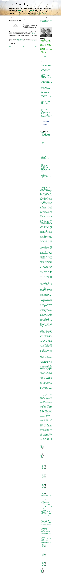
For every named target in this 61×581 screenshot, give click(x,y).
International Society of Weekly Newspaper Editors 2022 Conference (46, 87)
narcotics (41, 350)
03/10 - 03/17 (43, 556)
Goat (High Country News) (44, 167)
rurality (41, 396)
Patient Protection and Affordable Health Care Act (46, 209)
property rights (50, 376)
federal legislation (49, 289)
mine (47, 346)
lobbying (50, 335)
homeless (45, 314)
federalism (51, 290)
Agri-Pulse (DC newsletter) (44, 181)
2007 (41, 573)
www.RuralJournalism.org (44, 132)
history (47, 313)
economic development (48, 271)
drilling (44, 268)
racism (47, 380)
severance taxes (44, 402)
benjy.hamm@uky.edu (42, 13)
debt (51, 261)
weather (51, 436)
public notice (42, 379)
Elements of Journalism (44, 170)
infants (48, 320)
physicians (46, 366)
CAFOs (51, 189)
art (45, 225)
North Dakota (48, 206)
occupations (41, 358)
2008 (41, 572)
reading (41, 382)
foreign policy (50, 295)
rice (51, 387)
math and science (46, 340)
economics (41, 273)
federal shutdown (42, 290)
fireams (48, 291)
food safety (44, 294)
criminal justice (50, 258)
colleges (45, 246)
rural (46, 124)
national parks (42, 351)
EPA (40, 193)
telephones (50, 423)
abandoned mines (49, 216)
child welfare (50, 240)
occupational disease (49, 357)
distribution (41, 266)
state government (43, 412)
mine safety (50, 346)
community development (48, 248)
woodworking (50, 440)
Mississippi (44, 202)
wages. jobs (50, 434)
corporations (41, 255)
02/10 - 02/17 (43, 561)
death (50, 261)
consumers (41, 253)
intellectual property (43, 323)
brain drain (50, 232)
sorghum (50, 409)
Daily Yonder (42, 172)
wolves (41, 440)
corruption (48, 255)
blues (49, 231)
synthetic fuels (49, 420)
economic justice (49, 272)
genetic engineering (46, 301)
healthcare (49, 310)
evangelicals (44, 283)
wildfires (51, 438)
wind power (46, 439)
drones (46, 268)
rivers (40, 388)
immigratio (47, 318)
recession (44, 383)
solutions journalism (42, 409)
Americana (49, 187)
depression (41, 263)
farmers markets (45, 286)
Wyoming (45, 216)
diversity (44, 266)
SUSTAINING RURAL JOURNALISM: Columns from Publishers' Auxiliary (45, 69)
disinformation (47, 265)
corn (51, 254)
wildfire (48, 438)
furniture (41, 299)
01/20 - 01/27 (43, 564)
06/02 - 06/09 (43, 494)
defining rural (42, 262)
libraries (45, 334)
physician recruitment (42, 366)
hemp (44, 311)
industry (44, 320)
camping (41, 237)
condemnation (41, 251)
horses (27, 40)
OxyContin (44, 208)
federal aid (45, 288)
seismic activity (46, 400)
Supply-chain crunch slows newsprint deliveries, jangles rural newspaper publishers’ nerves (45, 113)
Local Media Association (44, 157)
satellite (45, 396)
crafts (51, 257)
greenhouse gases (45, 305)
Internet (41, 199)
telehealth (41, 423)
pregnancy (50, 371)
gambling (43, 299)
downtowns (41, 268)
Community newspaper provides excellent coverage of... (45, 526)
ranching (47, 381)
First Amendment (46, 195)
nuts (43, 356)
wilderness (44, 438)
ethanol (51, 282)
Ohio (47, 207)
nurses (47, 355)
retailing (46, 387)
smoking (45, 407)
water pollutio (48, 435)
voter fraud (44, 434)
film (44, 291)
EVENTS (42, 111)
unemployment (47, 430)
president (41, 374)
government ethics (42, 303)
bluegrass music (45, 231)
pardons (41, 361)
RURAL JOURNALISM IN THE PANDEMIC (46, 84)
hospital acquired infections (45, 315)
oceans (44, 358)
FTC (51, 194)
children (48, 241)
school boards (42, 397)
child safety (45, 240)
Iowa (43, 199)
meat (46, 341)
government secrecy (47, 303)
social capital (48, 407)
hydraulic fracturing (43, 317)
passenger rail (48, 361)
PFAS (46, 208)
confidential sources (45, 251)
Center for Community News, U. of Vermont (46, 178)
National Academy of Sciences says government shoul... (46, 510)
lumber (47, 337)
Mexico (49, 201)
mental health (48, 343)
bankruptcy (48, 227)
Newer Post (10, 46)
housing (41, 316)
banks (51, 227)
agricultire (51, 220)
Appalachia (43, 188)
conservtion (41, 252)
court (46, 257)
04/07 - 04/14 (43, 552)
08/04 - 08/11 (43, 484)
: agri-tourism (48, 185)
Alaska (43, 187)
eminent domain (49, 277)
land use (30, 40)
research (50, 386)
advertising (43, 219)
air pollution (45, 222)
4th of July (44, 185)
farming (44, 287)
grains (40, 304)
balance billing (45, 227)
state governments (49, 412)
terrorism (46, 424)
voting (46, 434)
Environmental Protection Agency (45, 193)
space (44, 410)
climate (43, 244)
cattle (51, 237)
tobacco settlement (50, 425)
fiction (43, 291)
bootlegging (41, 232)
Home (23, 46)
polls (48, 369)
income (45, 319)
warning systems (43, 435)
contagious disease (45, 253)
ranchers (44, 381)
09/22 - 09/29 (43, 476)
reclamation (47, 383)
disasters (46, 264)
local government (47, 336)
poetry (51, 367)
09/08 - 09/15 (43, 478)
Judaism (51, 199)
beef (46, 228)
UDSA (51, 213)
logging (45, 337)
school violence (47, 399)
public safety (50, 379)
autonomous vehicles (46, 226)
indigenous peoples (49, 319)
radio (51, 380)
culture (41, 260)
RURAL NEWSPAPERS (44, 76)
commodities (41, 247)
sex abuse (42, 403)
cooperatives (48, 254)
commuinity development (46, 247)
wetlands (47, 437)
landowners (44, 333)
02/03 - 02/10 (43, 562)
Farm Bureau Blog (43, 168)
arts (46, 225)
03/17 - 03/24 (43, 555)
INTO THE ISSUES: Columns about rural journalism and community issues (46, 71)
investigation (45, 325)
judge (48, 330)
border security (45, 232)
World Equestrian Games (49, 215)
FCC (46, 194)
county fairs (45, 256)
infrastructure (50, 321)
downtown (51, 267)
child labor (41, 240)
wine (48, 439)
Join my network (45, 125)
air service (48, 222)
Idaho (51, 197)
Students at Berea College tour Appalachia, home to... (45, 521)
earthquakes (48, 270)
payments (51, 362)
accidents (50, 217)
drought (49, 268)
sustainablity (50, 419)
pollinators (44, 369)
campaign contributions (43, 236)
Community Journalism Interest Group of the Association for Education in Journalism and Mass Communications (46, 175)
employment (42, 278)
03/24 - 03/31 (43, 554)
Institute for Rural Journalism (26, 10)
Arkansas (49, 188)
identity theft (41, 318)
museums (41, 349)
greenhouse (41, 305)
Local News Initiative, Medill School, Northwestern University (45, 156)
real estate (44, 382)
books (51, 231)
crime (47, 258)
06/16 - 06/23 (43, 492)
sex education (50, 403)
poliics (43, 368)
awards (41, 227)
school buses (47, 397)
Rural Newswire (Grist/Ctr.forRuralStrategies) (44, 143)
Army (51, 188)
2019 (41, 453)
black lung (43, 230)
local (51, 335)
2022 (41, 449)
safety (43, 396)
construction (50, 252)
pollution (50, 369)
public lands (32, 40)
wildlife (35, 40)
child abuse (47, 239)
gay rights (47, 300)
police (41, 368)
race (45, 380)
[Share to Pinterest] (29, 39)
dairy (49, 260)
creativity (41, 258)
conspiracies (45, 252)
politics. (41, 369)
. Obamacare (41, 185)
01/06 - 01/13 (43, 566)
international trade (43, 324)
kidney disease (48, 331)
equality (48, 282)
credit (43, 258)
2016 (41, 456)
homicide (48, 314)
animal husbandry (45, 224)
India (42, 198)
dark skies (44, 261)
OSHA (51, 206)
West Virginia (42, 215)
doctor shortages (49, 266)
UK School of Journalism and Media (45, 134)
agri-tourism (45, 220)
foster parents (50, 296)
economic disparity (43, 272)
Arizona (47, 188)
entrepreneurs (42, 280)
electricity (50, 275)
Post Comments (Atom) (16, 47)
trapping (49, 428)
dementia (45, 262)
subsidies (44, 417)
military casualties (47, 345)
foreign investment (45, 295)
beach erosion (42, 228)
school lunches (50, 398)
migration (41, 345)
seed (43, 400)
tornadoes (41, 426)
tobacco (46, 425)
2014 (41, 458)
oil (47, 358)
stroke (51, 415)
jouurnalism (46, 330)
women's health (46, 440)
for (49, 294)
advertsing (47, 219)
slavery (41, 406)
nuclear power (44, 355)
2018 (41, 454)
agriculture (49, 221)
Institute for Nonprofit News (44, 165)
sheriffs (48, 405)
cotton (51, 255)
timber (44, 425)
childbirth (41, 241)
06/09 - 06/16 (43, 493)
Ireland (46, 199)
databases (47, 261)
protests (45, 377)
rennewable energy (42, 386)
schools (51, 399)
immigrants (44, 318)
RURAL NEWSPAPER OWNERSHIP (45, 75)
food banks (48, 293)
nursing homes (50, 355)
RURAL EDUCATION (43, 102)
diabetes (49, 263)
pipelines (51, 366)
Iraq (44, 199)
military (44, 345)
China (49, 190)
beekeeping (49, 228)
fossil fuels (46, 296)
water (46, 435)
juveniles (43, 331)
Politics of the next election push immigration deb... (45, 515)
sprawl (51, 410)
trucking (51, 429)
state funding (46, 411)
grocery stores (50, 305)
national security (46, 351)
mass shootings (50, 339)
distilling (51, 265)
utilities (50, 431)
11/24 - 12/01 (43, 466)
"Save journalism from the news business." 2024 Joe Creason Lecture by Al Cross (46, 78)
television (41, 424)
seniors (44, 401)
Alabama (41, 187)
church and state (44, 242)
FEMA (50, 194)
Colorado (51, 190)
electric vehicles (46, 275)
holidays (51, 313)
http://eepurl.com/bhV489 (43, 56)
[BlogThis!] (26, 39)
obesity (41, 357)
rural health (48, 389)
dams (42, 261)
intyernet (48, 324)
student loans (47, 416)
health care (42, 307)
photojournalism (46, 365)
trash (51, 428)
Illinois (40, 198)
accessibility (45, 217)
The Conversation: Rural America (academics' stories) (45, 137)
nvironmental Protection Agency (47, 356)
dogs (43, 267)
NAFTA (41, 204)
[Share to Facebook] (28, 39)
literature (41, 335)
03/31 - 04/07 (43, 553)
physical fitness (50, 365)
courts (49, 257)
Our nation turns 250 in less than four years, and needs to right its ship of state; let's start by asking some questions (46, 101)
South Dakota (43, 213)
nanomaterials (50, 349)
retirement (49, 387)
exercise (47, 283)
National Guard (44, 204)
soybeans (41, 410)
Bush (49, 189)
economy (44, 273)
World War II (42, 216)
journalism (44, 124)
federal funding (50, 288)
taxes (48, 421)
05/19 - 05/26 (43, 545)
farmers (41, 286)
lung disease (50, 337)
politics (50, 368)
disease (41, 265)
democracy (48, 262)
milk (46, 346)
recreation (50, 383)
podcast (47, 367)
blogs (51, 230)
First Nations (50, 195)
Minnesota (41, 202)
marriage (46, 339)
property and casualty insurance (44, 376)
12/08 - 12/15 (43, 464)
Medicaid (43, 201)
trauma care (44, 429)
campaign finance (49, 236)
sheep (46, 405)
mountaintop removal (48, 348)
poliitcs (44, 368)
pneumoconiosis (42, 367)
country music (42, 256)
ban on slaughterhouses (20, 36)
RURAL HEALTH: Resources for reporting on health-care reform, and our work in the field (46, 91)
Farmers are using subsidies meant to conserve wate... (46, 499)
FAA (45, 194)
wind (43, 439)
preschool (44, 372)
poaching (45, 367)
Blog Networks (45, 121)
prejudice (41, 372)
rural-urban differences (46, 394)
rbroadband (50, 381)
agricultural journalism (43, 221)
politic (48, 368)
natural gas (50, 351)
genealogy (41, 301)
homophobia (50, 314)
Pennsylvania (42, 210)
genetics (51, 301)
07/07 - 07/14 (43, 488)
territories (44, 424)
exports (44, 284)
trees (48, 429)
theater (41, 425)
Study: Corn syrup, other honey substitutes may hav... (45, 528)
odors (46, 358)
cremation (45, 258)
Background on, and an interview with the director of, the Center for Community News (46, 115)
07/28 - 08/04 (43, 485)
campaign (51, 235)
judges (49, 330)
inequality (46, 320)
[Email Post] (24, 39)
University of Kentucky (43, 133)
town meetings (46, 426)
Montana (49, 203)
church (41, 242)
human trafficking (45, 316)
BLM (18, 40)
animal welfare (16, 40)
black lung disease (47, 230)
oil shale (49, 358)
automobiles (41, 226)
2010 (41, 570)
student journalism (42, 416)
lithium (43, 335)
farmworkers (41, 288)
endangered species (48, 278)
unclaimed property (42, 430)
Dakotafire (42, 171)
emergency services (43, 277)
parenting (43, 361)
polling (47, 369)
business (50, 234)
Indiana (44, 198)
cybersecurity (44, 260)
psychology (48, 377)
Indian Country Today (43, 166)
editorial (51, 273)
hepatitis (46, 311)
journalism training (43, 329)
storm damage (47, 414)
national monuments (49, 350)
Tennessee (47, 213)
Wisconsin (45, 215)
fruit (44, 298)
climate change (47, 244)
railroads (41, 381)
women (43, 440)
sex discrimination (46, 403)
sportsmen (48, 410)
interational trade (49, 323)
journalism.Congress (42, 330)
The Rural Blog (18, 4)
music (44, 349)
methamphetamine (46, 344)
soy (51, 409)
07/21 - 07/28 (43, 486)
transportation (45, 428)
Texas (49, 213)
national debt (45, 350)
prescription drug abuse (43, 373)
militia (43, 346)
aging (42, 220)
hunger (51, 316)
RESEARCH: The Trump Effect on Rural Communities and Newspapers (46, 81)
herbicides (50, 311)
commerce (50, 246)
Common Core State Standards (43, 191)
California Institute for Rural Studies (45, 179)
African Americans (46, 186)
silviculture (51, 405)
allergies (43, 223)
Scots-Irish (48, 211)
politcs (46, 368)
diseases (44, 265)
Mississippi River (42, 203)
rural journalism (50, 388)
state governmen (50, 411)
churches (48, 242)
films (45, 291)
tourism (44, 426)
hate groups (50, 306)
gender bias (50, 300)
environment (21, 40)
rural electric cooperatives (43, 389)
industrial (41, 320)
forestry (41, 296)
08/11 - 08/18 (43, 483)
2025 (41, 446)
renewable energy (43, 385)
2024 (41, 447)
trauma (41, 429)
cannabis (45, 237)
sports (46, 410)
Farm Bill (41, 195)
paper (48, 360)
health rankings (42, 310)
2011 (41, 569)
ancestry (45, 223)
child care (50, 239)
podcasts (49, 367)
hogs (48, 313)
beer (51, 228)
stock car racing (42, 414)
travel (47, 429)
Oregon (51, 207)
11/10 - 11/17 (43, 468)
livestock (45, 335)
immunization (41, 319)
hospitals (50, 315)
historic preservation (43, 313)
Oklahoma (49, 207)
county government (49, 256)
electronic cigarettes (43, 276)
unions (51, 430)
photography (41, 365)
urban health (47, 431)
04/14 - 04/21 (43, 551)
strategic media (42, 415)
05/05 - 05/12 (43, 547)
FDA (48, 194)
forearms (51, 294)
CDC (40, 190)
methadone (41, 344)
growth (45, 306)
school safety (42, 399)
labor (51, 331)
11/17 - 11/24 (43, 467)
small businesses (49, 406)
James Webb (48, 199)
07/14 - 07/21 (43, 487)
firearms (50, 291)
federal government (43, 289)
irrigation (48, 326)
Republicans (50, 210)
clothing (51, 244)
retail (44, 387)
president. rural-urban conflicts (46, 374)
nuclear (41, 355)
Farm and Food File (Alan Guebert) (45, 169)
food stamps (47, 294)
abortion (41, 217)
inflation (51, 320)
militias (45, 346)
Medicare (46, 201)
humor (49, 316)
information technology (43, 321)
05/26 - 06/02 (43, 544)
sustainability (46, 419)
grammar (43, 304)
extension (47, 284)
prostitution (41, 377)
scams (47, 396)
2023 (41, 448)
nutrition (41, 356)
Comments (42, 61)
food (46, 293)
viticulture (44, 433)
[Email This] (25, 39)
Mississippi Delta (49, 202)
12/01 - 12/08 (43, 465)
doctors (41, 267)
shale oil (44, 405)
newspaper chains (48, 353)
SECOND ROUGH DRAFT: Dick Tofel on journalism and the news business (46, 97)
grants (45, 304)
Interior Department (49, 198)
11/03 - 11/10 (43, 469)
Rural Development (43, 211)
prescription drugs (49, 373)
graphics (48, 304)
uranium (44, 431)
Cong (48, 191)
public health (46, 378)
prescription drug (49, 372)
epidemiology (44, 282)
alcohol (41, 223)
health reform (46, 310)
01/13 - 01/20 (43, 565)
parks (45, 361)
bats (40, 228)
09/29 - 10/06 (43, 475)
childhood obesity (45, 241)
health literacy (50, 309)
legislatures (41, 334)
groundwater (42, 306)
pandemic (45, 360)
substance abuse (49, 417)
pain (40, 360)
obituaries (43, 357)
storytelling (50, 414)
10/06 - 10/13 (43, 474)
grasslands (50, 304)
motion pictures (42, 348)
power (41, 371)
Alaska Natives (46, 187)
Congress (50, 191)
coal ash (43, 245)
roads (42, 388)
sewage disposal (48, 402)
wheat (50, 437)
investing (44, 326)
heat (42, 311)
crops (44, 259)
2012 (41, 568)
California (44, 190)
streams (45, 415)
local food (42, 336)
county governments (42, 257)
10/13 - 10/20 (43, 473)
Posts (42, 60)
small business (44, 406)
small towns (41, 407)
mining (48, 347)
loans (47, 335)
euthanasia (41, 283)
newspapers (42, 354)
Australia (41, 189)
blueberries (41, 231)
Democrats (45, 192)
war (40, 435)
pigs (48, 366)
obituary (46, 357)
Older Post (35, 46)
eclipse (51, 270)
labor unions (42, 332)
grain (51, 303)
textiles (51, 424)
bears (45, 228)
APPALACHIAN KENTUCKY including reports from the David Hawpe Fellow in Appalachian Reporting (46, 95)
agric (48, 220)
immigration (50, 318)
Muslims (51, 203)
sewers (51, 402)
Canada (47, 190)
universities (41, 431)
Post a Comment (12, 44)
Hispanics (43, 197)
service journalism (47, 401)
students (51, 416)
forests (43, 296)
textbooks (49, 424)
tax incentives (44, 421)
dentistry (51, 262)
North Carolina (42, 206)
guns (47, 306)
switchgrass (41, 420)
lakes (45, 332)
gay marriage (44, 300)
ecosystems (48, 273)
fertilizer (41, 291)
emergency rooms (49, 276)
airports (51, 222)
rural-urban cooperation (46, 393)
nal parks (46, 349)
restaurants (41, 387)
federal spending (25, 40)
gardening (48, 299)
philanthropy (46, 364)
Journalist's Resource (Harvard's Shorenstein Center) (45, 162)
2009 (41, 571)
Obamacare (42, 207)
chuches (51, 241)
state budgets (42, 411)
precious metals (44, 371)
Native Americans (49, 204)
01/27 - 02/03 (43, 563)
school (51, 396)
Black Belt (47, 189)
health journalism (45, 309)
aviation (51, 226)
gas (50, 299)
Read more (33, 33)
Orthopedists (41, 208)
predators (48, 371)
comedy (48, 246)
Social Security (48, 212)
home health (41, 314)
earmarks (44, 270)
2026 (41, 445)
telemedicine (46, 423)
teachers (51, 421)
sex (40, 403)
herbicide (48, 311)
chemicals (41, 239)
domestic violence (46, 267)
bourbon (48, 232)
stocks (45, 414)
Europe (51, 193)
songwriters (46, 409)
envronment (41, 282)
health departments (46, 308)
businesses (47, 235)
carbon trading (48, 237)
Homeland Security (46, 197)
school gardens (46, 398)
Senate (45, 212)
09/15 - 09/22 (43, 477)
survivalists (41, 419)
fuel (45, 298)
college (43, 246)
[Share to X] (27, 39)
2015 (41, 457)
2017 (41, 455)
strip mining (48, 415)
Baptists (45, 189)
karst (45, 331)
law (50, 333)
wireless (51, 439)
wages (48, 434)
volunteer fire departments (48, 433)
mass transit (41, 340)
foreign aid (41, 295)
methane (51, 344)
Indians (46, 198)
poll (42, 369)
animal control (12, 40)
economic (41, 271)
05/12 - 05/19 (43, 546)
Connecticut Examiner (43, 173)
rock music (45, 388)
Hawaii (41, 197)
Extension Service (42, 194)
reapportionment (48, 382)
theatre (42, 425)
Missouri (46, 203)
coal (41, 245)
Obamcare (45, 207)
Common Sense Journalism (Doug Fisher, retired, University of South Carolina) (46, 177)
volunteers (41, 434)
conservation (50, 251)
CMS (42, 190)
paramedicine (50, 360)
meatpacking (50, 341)
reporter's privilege (47, 386)
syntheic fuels (45, 420)
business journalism (42, 235)
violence (41, 433)
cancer (43, 237)
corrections (45, 255)
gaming (46, 299)
